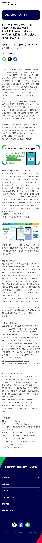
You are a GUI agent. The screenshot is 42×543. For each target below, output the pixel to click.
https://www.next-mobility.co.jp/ (15, 361)
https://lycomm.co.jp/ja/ (12, 447)
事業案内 (5, 484)
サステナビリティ (8, 497)
